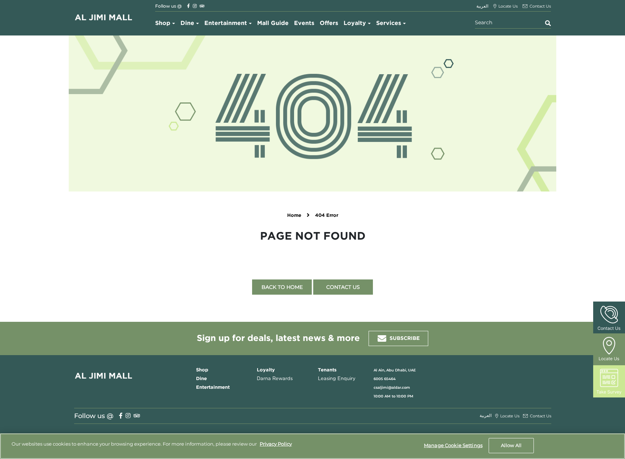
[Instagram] (195, 6)
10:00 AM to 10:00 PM (393, 396)
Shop (162, 23)
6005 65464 (385, 378)
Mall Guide (273, 23)
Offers (329, 23)
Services (388, 23)
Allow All (511, 445)
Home (294, 216)
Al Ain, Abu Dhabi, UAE (395, 370)
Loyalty (355, 23)
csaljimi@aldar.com (392, 387)
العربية (482, 6)
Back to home (282, 287)
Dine (187, 23)
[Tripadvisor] (202, 6)
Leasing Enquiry (337, 378)
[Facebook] (188, 6)
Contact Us (343, 287)
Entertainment (225, 23)
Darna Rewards (275, 378)
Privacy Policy (276, 444)
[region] (312, 446)
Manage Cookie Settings (453, 445)
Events (304, 23)
